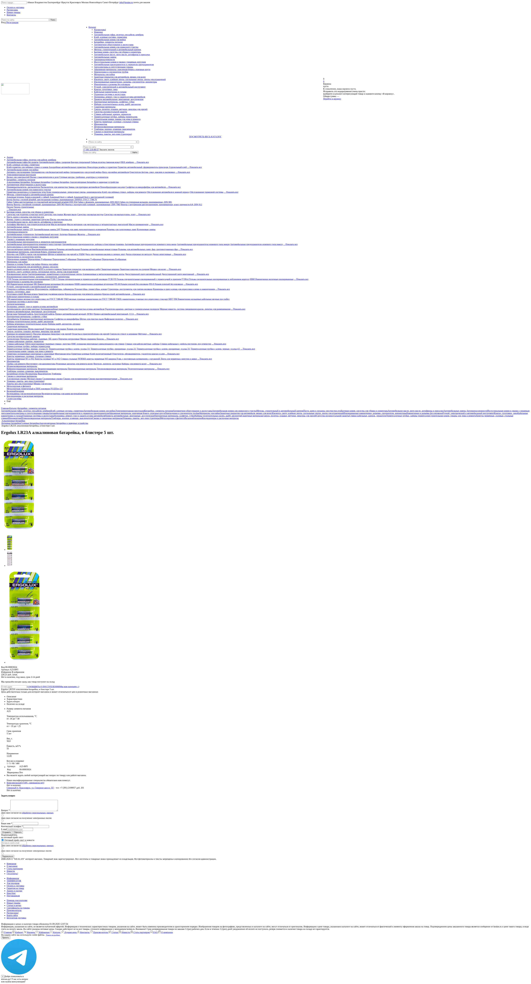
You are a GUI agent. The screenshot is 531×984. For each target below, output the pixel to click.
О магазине (12, 866)
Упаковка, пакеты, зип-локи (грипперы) (113, 134)
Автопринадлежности (104, 59)
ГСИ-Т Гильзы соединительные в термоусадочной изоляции (79, 279)
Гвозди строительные (24, 207)
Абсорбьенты (13, 319)
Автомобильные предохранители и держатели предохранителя (124, 64)
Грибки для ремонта (16, 364)
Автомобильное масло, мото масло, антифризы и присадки (122, 54)
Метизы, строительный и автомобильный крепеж (117, 49)
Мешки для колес (158, 269)
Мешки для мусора (42, 384)
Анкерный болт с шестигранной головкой (94, 197)
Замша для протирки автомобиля (84, 187)
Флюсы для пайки (49, 264)
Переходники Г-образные (64, 259)
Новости (11, 871)
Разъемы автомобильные (68, 249)
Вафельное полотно (113, 319)
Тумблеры (56, 374)
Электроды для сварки (55, 329)
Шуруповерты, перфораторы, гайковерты (54, 289)
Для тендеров (13, 883)
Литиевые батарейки (40, 182)
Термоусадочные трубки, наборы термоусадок (115, 117)
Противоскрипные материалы (82, 369)
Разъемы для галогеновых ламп (121, 229)
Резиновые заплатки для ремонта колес (74, 364)
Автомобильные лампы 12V (20, 229)
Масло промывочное (138, 224)
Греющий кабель (25, 314)
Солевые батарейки (60, 182)
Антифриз (11, 224)
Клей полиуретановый (101, 354)
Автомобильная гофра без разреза (22, 162)
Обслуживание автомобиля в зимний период (168, 192)
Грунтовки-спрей (15, 294)
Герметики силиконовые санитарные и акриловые (30, 354)
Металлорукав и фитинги (19, 386)
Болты (10, 199)
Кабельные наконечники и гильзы (110, 92)
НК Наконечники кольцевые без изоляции (54, 284)
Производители (14, 910)
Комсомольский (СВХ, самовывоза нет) (25, 783)
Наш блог (11, 893)
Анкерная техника (15, 197)
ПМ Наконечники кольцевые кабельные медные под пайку (202, 299)
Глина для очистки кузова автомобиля (86, 309)
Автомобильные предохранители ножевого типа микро (203, 244)
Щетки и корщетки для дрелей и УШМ (66, 254)
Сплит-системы (14, 398)
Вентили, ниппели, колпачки (107, 364)
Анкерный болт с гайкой (61, 197)
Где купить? (12, 873)
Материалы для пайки (104, 74)
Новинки (98, 32)
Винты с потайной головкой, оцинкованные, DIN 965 (39, 204)
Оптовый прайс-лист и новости (19, 840)
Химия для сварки (75, 329)
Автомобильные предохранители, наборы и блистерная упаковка (93, 244)
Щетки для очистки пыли (92, 319)
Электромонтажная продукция (21, 174)
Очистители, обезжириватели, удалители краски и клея (138, 354)
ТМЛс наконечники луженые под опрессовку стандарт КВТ (144, 299)
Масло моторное (58, 224)
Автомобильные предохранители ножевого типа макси (256, 244)
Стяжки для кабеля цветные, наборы (142, 344)
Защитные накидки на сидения (134, 269)
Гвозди (10, 207)
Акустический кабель (44, 314)
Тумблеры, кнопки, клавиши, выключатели (114, 129)
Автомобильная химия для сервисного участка (116, 47)
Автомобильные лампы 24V (47, 229)
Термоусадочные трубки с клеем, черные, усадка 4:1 (215, 349)
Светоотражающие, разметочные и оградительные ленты (55, 274)
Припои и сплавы (15, 264)
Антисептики (13, 339)
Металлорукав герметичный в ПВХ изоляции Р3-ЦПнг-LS (35, 388)
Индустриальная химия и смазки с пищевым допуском (120, 62)
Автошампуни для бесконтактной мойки (50, 172)
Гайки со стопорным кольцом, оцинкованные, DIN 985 (146, 202)
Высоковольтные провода (44, 249)
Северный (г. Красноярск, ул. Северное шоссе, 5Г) (30, 788)
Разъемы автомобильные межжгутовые (99, 249)
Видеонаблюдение (15, 391)
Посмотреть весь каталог (205, 136)
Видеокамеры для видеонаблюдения (24, 393)
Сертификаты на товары (18, 908)
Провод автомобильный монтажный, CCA (113, 314)
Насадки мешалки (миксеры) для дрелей (52, 334)
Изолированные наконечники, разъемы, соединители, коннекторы (125, 82)
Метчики (142, 334)
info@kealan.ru (126, 2)
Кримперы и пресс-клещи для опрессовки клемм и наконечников (184, 289)
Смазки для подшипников (75, 379)
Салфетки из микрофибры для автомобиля (146, 187)
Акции (10, 157)
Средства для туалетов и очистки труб (25, 214)
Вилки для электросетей (18, 177)
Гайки (9, 202)
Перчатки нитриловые (69, 339)
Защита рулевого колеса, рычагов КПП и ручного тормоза (34, 269)
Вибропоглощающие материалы (22, 369)
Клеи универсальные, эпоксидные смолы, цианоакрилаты (73, 192)
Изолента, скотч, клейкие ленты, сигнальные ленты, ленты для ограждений (130, 79)
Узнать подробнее (53, 935)
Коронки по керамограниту (20, 334)
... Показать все (141, 162)
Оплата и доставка (15, 886)
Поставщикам (13, 896)
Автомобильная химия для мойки (110, 39)
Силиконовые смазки (52, 379)
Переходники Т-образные (89, 259)
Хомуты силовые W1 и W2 (47, 359)
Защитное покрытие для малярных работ (81, 269)
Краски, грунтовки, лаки (106, 89)
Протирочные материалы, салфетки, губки (114, 102)
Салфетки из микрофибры (66, 319)
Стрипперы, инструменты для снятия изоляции (130, 289)
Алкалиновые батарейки (18, 182)
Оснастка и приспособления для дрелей (90, 334)
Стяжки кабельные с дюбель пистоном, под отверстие (185, 344)
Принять (5, 938)
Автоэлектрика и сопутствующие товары (113, 67)
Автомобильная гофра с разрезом (54, 162)
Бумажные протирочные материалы (37, 319)
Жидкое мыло (70, 214)
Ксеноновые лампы (146, 229)
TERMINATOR (14, 881)
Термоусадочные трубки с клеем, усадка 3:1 (69, 349)
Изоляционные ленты (17, 274)
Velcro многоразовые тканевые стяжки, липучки (48, 344)
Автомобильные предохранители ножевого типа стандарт (34, 244)
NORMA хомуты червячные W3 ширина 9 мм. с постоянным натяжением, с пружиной (119, 359)
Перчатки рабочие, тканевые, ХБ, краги (39, 339)
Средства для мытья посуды (90, 214)
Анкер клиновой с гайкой (37, 197)
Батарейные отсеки (16, 374)
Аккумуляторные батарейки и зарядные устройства (94, 182)
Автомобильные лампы (105, 57)
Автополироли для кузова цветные (23, 309)
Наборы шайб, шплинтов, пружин (64, 324)
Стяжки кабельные (15, 344)
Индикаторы (31, 374)
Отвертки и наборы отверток (20, 289)
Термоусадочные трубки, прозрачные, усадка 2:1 (113, 349)
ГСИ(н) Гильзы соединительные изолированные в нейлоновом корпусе (215, 279)
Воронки (72, 234)
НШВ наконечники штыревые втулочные (94, 284)
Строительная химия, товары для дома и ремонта (117, 119)
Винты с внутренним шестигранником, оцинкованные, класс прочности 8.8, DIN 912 (161, 204)
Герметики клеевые (80, 354)
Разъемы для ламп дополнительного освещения (83, 229)
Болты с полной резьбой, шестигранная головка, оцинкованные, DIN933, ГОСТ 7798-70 (55, 199)
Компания (11, 863)
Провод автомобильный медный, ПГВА (74, 314)
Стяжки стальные (69, 359)
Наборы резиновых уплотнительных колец (27, 324)
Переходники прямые (17, 259)
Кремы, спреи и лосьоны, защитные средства (28, 219)
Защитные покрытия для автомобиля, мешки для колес (120, 77)
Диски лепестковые (162, 254)
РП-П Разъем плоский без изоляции (166, 284)
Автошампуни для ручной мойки (86, 172)
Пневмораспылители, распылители (23, 187)
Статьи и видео (14, 905)
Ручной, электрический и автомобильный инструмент (119, 87)
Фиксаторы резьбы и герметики (102, 167)
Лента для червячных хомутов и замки (179, 359)
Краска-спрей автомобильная (116, 294)
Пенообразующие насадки (112, 187)
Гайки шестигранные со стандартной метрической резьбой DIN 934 (45, 202)
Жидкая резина (31, 294)
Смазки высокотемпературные (102, 379)
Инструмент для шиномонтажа (40, 364)
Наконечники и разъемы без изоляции (112, 84)
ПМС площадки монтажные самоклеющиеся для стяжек (97, 344)
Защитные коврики (110, 269)
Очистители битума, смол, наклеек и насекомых (152, 172)
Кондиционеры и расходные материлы (25, 396)
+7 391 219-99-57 (91, 149)
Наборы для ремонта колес (134, 364)
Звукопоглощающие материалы (52, 369)
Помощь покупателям (17, 900)
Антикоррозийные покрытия (54, 309)
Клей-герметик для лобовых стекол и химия (27, 167)
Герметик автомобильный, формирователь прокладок (143, 167)
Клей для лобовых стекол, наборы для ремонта (124, 192)
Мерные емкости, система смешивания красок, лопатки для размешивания (195, 309)
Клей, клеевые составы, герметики (110, 37)
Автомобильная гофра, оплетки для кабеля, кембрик (119, 34)
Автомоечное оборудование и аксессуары (113, 44)
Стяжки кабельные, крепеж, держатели (112, 114)
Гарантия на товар (15, 888)
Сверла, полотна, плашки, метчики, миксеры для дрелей (120, 109)
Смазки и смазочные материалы (109, 131)
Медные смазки (34, 379)
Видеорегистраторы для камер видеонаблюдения (64, 393)
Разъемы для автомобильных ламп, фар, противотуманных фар (148, 249)
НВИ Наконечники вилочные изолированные (271, 279)
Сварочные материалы (104, 107)
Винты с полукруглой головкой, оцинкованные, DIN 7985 (92, 204)
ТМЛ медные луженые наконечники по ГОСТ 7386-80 (89, 299)
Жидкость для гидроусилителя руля (33, 224)
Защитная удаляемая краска (51, 294)
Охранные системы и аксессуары (109, 94)
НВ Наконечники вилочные (20, 284)
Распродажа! (100, 29)
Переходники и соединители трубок (111, 72)
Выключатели (44, 374)
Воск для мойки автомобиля (115, 172)
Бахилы (100, 339)
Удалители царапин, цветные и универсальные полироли (132, 309)
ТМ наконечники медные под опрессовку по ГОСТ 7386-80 (35, 299)
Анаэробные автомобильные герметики (68, 167)
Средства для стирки (53, 214)
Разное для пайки (32, 264)
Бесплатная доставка (16, 918)
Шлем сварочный (36, 329)
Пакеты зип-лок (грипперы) (20, 384)
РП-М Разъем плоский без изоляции (131, 284)
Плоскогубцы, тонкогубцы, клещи (91, 289)
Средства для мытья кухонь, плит (120, 214)
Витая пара (12, 314)
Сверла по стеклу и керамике (124, 334)
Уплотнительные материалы (141, 369)
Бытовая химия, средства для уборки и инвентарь (117, 52)
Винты (10, 204)
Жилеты (81, 234)
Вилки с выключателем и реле (44, 177)
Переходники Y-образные (40, 259)
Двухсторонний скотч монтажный (178, 274)
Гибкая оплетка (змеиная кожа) (105, 162)
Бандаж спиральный (80, 162)
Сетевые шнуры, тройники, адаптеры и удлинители (83, 177)
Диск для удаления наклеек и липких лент (105, 254)
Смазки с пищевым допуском (20, 239)
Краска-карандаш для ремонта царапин (83, 294)
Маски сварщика (88, 339)
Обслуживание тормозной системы (206, 192)
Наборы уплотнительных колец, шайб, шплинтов (117, 104)
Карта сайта (12, 915)
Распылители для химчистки (54, 187)
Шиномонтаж (100, 124)
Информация (13, 878)
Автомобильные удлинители (20, 234)
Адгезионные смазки (17, 379)
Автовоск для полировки (18, 172)
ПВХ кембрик (127, 162)
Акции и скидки (14, 891)
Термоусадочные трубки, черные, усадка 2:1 (27, 349)
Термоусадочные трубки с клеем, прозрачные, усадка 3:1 (163, 349)
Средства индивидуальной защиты (110, 112)
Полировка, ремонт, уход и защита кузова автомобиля (119, 97)
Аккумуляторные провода (19, 249)
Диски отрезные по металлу (139, 254)
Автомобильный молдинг (46, 234)
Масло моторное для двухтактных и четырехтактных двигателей (97, 224)
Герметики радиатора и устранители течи (26, 192)
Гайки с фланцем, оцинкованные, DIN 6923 (98, 202)
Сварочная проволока (17, 329)
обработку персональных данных (38, 813)
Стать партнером (15, 868)
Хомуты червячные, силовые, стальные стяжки (116, 122)
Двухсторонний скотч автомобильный (143, 274)
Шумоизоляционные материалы (109, 127)
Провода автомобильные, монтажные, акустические (118, 99)
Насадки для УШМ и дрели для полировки (27, 254)
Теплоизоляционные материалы (112, 369)
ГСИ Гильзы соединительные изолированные (28, 279)
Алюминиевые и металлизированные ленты (103, 274)
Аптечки (63, 234)
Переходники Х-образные (114, 259)
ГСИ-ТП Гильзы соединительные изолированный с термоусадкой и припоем (144, 279)
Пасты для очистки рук (61, 219)
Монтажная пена (63, 354)
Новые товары (13, 903)
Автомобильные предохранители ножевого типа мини (150, 244)
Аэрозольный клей (178, 167)
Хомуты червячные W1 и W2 (20, 359)
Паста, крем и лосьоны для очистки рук (25, 217)
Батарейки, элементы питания (108, 42)
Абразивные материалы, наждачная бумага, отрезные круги (122, 69)
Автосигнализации (16, 304)
